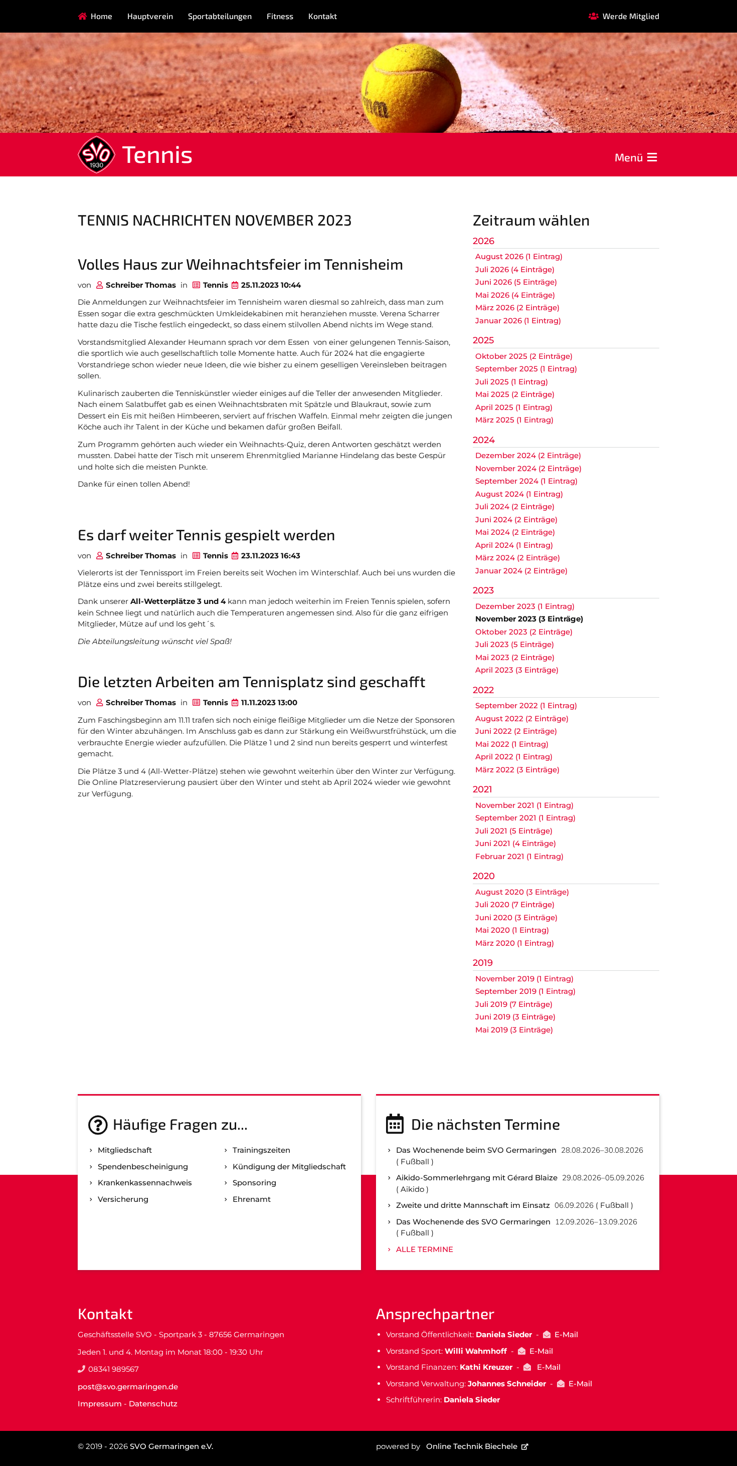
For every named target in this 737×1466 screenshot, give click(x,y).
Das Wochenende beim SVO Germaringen (476, 1150)
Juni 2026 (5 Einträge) (516, 282)
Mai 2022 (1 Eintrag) (511, 744)
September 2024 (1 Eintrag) (526, 481)
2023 (483, 590)
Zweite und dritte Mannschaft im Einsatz (473, 1205)
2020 (484, 876)
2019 (483, 962)
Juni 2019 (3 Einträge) (515, 1016)
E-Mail (566, 1334)
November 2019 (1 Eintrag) (524, 978)
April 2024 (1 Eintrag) (514, 545)
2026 (483, 241)
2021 (482, 789)
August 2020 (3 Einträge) (522, 892)
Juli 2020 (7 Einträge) (515, 904)
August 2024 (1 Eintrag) (519, 494)
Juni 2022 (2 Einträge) (516, 731)
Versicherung (123, 1199)
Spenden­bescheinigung (143, 1166)
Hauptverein (150, 16)
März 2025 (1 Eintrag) (514, 420)
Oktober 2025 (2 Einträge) (524, 356)
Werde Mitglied (631, 16)
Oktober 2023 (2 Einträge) (524, 632)
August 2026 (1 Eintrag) (519, 256)
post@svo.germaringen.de (128, 1386)
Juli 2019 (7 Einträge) (513, 1004)
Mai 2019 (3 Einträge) (514, 1029)
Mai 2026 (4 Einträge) (515, 295)
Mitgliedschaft (125, 1150)
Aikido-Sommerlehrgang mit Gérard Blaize (477, 1177)
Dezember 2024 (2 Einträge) (528, 455)
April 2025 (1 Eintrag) (513, 407)
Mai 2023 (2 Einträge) (515, 657)
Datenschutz (153, 1403)
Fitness (280, 16)
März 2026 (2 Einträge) (517, 307)
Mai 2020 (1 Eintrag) (512, 930)
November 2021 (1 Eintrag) (524, 805)
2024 (484, 440)
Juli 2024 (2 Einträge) (515, 506)
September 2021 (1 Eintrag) (525, 817)
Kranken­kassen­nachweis (145, 1182)
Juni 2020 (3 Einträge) (516, 917)
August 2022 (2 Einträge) (522, 718)
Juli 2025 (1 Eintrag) (511, 381)
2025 (483, 340)
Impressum (100, 1403)
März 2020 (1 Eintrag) (514, 943)
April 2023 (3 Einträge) (517, 670)
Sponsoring (254, 1182)
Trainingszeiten (261, 1150)
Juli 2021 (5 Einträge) (513, 830)
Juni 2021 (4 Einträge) (515, 843)
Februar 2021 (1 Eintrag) (519, 856)
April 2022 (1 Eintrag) (513, 756)
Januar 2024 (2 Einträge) (521, 570)
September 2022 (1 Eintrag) (526, 705)
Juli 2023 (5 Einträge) (514, 644)
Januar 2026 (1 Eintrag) (518, 320)
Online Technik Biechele (471, 1446)
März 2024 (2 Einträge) (517, 557)
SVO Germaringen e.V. (171, 1446)
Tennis (157, 153)
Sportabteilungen (220, 16)
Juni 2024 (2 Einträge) (516, 519)
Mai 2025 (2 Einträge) (515, 394)
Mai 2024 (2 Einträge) (515, 532)
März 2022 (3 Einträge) (517, 769)
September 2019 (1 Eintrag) (525, 991)
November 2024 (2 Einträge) (528, 468)
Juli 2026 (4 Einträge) (515, 269)
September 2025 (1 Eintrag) (526, 368)
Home (101, 16)
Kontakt (322, 16)
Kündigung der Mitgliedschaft (289, 1166)
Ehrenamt (252, 1199)
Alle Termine (424, 1249)
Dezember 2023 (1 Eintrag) (525, 606)
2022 (483, 690)
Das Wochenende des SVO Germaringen (473, 1221)
